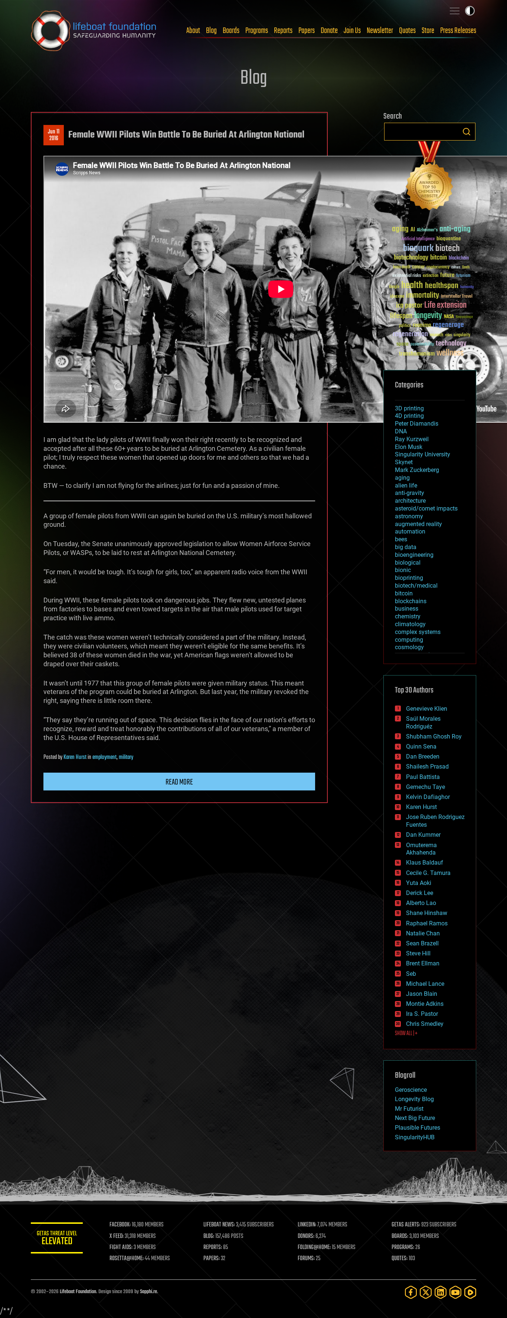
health (412, 285)
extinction (430, 276)
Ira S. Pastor (422, 1013)
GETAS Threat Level (57, 1239)
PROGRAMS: (403, 1247)
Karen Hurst (74, 757)
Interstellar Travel (456, 297)
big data (405, 547)
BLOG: (208, 1236)
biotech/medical (416, 585)
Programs (256, 30)
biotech (447, 249)
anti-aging (455, 229)
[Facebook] (411, 1292)
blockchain (459, 258)
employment (104, 757)
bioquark (418, 248)
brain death (401, 267)
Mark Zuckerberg (417, 469)
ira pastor (409, 305)
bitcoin (438, 258)
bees (401, 539)
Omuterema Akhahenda (421, 849)
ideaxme (397, 297)
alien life (406, 485)
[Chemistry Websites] (429, 177)
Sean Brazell (422, 943)
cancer (418, 267)
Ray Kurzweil (412, 439)
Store (428, 30)
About (193, 30)
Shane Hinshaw (426, 912)
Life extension (445, 305)
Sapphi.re (148, 1292)
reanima (422, 325)
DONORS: (306, 1236)
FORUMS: (306, 1259)
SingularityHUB (415, 1137)
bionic (403, 570)
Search (466, 132)
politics (405, 326)
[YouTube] (455, 1292)
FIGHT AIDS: (121, 1247)
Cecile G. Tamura (428, 872)
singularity (462, 335)
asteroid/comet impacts (426, 508)
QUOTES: (400, 1259)
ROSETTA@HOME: (126, 1259)
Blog (211, 30)
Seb (411, 973)
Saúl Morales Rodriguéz (423, 722)
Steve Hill (418, 953)
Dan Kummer (423, 834)
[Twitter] (426, 1292)
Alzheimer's (427, 230)
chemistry (408, 616)
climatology (410, 624)
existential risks (406, 276)
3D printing (409, 408)
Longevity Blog (414, 1099)
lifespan (401, 316)
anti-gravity (409, 492)
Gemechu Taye (425, 786)
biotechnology (411, 258)
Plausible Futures (417, 1127)
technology (451, 344)
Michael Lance (425, 983)
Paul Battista (423, 776)
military (126, 757)
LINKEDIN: (307, 1225)
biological (408, 562)
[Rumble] (470, 1292)
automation (410, 531)
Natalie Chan (423, 933)
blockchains (410, 601)
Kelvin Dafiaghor (428, 796)
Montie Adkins (425, 1003)
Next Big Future (415, 1118)
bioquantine (448, 238)
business (406, 608)
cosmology (409, 647)
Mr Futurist (409, 1108)
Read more (179, 782)
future (447, 275)
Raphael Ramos (427, 923)
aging (400, 229)
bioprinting (409, 577)
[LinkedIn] (441, 1292)
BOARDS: (400, 1236)
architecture (410, 500)
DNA (401, 431)
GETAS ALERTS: (406, 1225)
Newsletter (380, 30)
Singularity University (422, 454)
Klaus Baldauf (424, 862)
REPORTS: (212, 1247)
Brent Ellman (422, 963)
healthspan (441, 286)
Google (394, 287)
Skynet (404, 462)
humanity (467, 287)
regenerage (448, 325)
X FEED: (116, 1236)
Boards (231, 30)
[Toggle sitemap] (454, 11)
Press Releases (458, 30)
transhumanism (417, 353)
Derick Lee (419, 892)
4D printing (409, 415)
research (436, 335)
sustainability (422, 344)
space (402, 344)
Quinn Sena (421, 746)
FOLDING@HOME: (314, 1247)
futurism (463, 276)
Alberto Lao (421, 902)
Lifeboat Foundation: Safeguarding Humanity (94, 30)
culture (455, 267)
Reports (283, 30)
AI (412, 230)
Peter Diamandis (416, 423)
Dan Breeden (422, 756)
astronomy (409, 516)
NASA (449, 317)
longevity (428, 316)
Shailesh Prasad (427, 766)
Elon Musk (408, 446)
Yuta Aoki (418, 882)
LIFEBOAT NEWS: (219, 1225)
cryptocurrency (437, 267)
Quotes (407, 30)
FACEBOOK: (120, 1225)
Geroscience (411, 1089)
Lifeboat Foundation (78, 1292)
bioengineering (414, 554)
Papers (306, 30)
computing (409, 639)
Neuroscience (464, 318)
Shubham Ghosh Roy (434, 736)
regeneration (410, 334)
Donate (329, 30)
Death (466, 267)
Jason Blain (421, 993)
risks (448, 335)
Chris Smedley (425, 1023)
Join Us (352, 30)
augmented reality (418, 524)
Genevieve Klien (426, 708)
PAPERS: (211, 1259)
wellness (450, 353)
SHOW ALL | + (406, 1033)
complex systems (418, 631)
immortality (422, 295)
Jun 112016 (53, 135)
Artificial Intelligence (418, 239)
